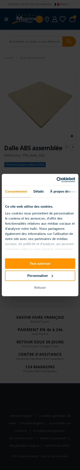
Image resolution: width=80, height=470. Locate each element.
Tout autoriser (40, 263)
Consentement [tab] (16, 191)
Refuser (40, 287)
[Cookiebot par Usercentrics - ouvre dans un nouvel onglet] (57, 180)
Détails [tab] (38, 191)
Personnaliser (37, 275)
